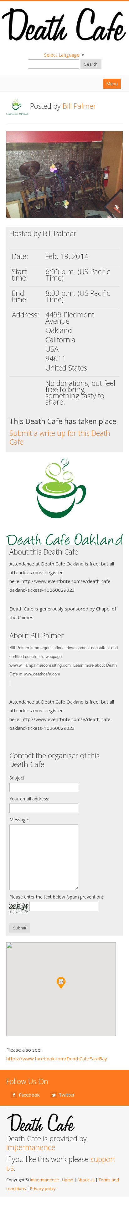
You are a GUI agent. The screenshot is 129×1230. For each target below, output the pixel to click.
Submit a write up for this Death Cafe (59, 437)
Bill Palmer (79, 106)
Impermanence (30, 1147)
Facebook (29, 1095)
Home (67, 1180)
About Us (86, 1180)
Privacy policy (43, 1188)
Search (91, 64)
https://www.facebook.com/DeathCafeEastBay (56, 1058)
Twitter (67, 1095)
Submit (19, 928)
